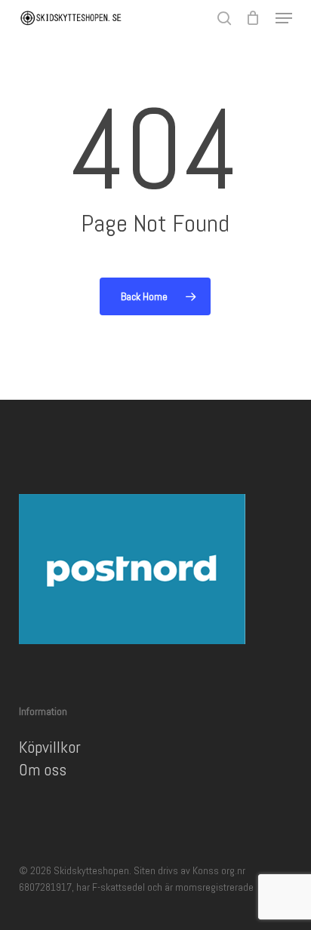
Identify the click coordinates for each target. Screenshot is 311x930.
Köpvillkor (50, 746)
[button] (284, 18)
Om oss (42, 769)
